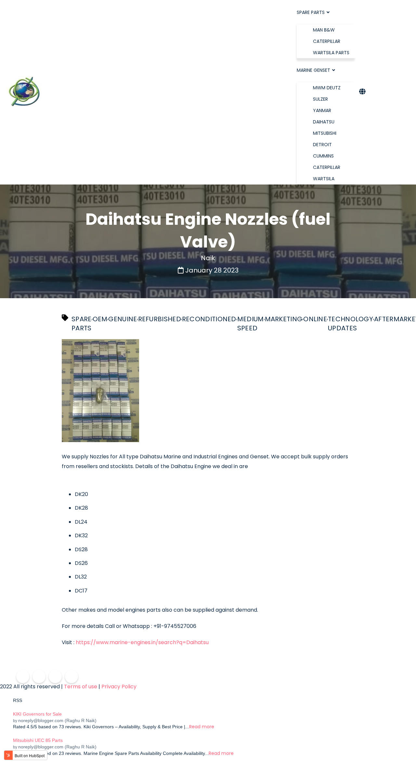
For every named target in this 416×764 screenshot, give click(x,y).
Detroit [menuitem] (322, 144)
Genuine (122, 319)
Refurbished (159, 319)
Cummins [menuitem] (323, 156)
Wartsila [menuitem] (323, 178)
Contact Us (389, 92)
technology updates (350, 323)
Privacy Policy (118, 686)
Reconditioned (209, 319)
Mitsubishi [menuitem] (324, 133)
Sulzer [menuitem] (320, 99)
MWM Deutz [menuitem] (327, 87)
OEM (100, 319)
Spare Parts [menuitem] (311, 12)
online (315, 319)
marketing (284, 319)
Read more (201, 727)
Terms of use (80, 686)
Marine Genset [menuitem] (313, 70)
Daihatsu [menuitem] (323, 122)
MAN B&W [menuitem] (324, 30)
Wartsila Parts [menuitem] (331, 52)
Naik (208, 257)
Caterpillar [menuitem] (326, 41)
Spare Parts (82, 323)
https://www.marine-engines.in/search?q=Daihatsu (142, 642)
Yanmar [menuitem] (322, 110)
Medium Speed (250, 323)
